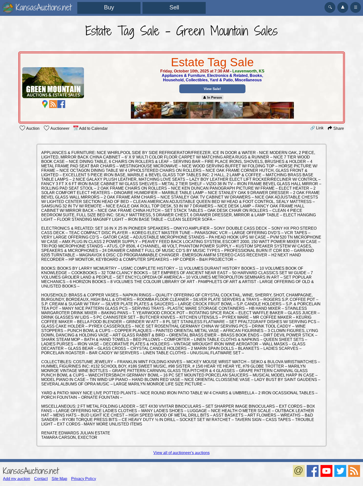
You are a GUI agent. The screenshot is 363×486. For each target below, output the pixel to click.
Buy (109, 7)
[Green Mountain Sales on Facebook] (61, 104)
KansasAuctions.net (31, 471)
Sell (174, 7)
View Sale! (212, 89)
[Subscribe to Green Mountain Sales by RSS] (53, 104)
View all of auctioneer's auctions (181, 453)
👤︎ (343, 7)
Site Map (59, 479)
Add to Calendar (93, 128)
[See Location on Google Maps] (45, 104)
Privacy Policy (83, 479)
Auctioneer (59, 128)
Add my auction (16, 479)
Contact (41, 479)
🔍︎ (330, 7)
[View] (212, 111)
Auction (32, 128)
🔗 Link (316, 128)
